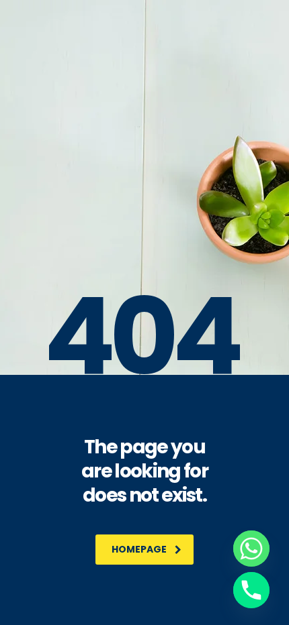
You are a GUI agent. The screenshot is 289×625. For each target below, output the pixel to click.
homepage (139, 549)
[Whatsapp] (251, 548)
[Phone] (251, 590)
